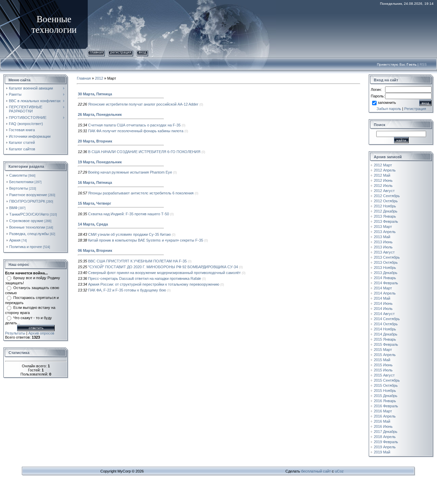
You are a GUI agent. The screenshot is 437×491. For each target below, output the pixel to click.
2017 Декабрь (385, 431)
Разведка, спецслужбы (29, 234)
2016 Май (382, 421)
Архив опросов (41, 333)
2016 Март (383, 411)
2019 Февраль (386, 442)
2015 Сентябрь (387, 380)
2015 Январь (385, 339)
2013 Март (383, 226)
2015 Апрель (385, 355)
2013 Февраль (386, 221)
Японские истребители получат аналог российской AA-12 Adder (143, 104)
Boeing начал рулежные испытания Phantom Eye (130, 172)
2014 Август (384, 314)
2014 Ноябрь (385, 329)
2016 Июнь (383, 426)
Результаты (15, 333)
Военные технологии (27, 227)
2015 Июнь (383, 365)
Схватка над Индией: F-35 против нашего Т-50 (128, 214)
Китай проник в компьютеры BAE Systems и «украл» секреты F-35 (145, 240)
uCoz (339, 471)
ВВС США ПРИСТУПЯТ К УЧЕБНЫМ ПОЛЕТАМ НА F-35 (137, 261)
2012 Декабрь (385, 211)
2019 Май (382, 452)
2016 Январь (385, 401)
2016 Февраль (386, 406)
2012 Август (384, 191)
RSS (423, 64)
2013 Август (384, 252)
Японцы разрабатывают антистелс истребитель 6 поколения (141, 193)
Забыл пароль (389, 109)
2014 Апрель (385, 293)
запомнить (387, 102)
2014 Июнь (383, 303)
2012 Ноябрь (385, 206)
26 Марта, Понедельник (100, 114)
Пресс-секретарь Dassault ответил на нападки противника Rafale (144, 278)
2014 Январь (385, 278)
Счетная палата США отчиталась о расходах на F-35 (134, 125)
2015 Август (384, 375)
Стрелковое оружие (26, 221)
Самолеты (18, 175)
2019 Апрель (385, 447)
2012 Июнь (383, 180)
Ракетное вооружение (28, 195)
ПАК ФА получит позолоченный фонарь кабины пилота (135, 131)
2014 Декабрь (385, 334)
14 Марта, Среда (93, 224)
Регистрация (120, 52)
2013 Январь (385, 216)
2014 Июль (383, 308)
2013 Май (382, 237)
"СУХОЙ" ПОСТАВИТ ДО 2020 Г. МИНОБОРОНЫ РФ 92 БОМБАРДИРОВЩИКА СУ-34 (163, 267)
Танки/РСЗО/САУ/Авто (29, 214)
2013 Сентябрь (387, 257)
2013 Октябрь (386, 262)
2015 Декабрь (385, 396)
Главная (96, 52)
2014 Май (382, 298)
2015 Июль (383, 370)
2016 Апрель (385, 416)
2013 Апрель (385, 232)
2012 (99, 78)
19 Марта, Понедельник (100, 162)
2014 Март (383, 288)
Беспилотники (21, 182)
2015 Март (383, 349)
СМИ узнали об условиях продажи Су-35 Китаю (129, 234)
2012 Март (383, 165)
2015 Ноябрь (385, 390)
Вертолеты (18, 188)
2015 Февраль (386, 344)
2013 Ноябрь (385, 267)
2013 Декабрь (385, 273)
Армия (14, 240)
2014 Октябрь (386, 324)
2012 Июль (383, 185)
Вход (142, 52)
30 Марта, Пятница (95, 94)
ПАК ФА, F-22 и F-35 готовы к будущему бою (127, 290)
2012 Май (382, 175)
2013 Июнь (383, 242)
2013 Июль (383, 247)
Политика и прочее (25, 247)
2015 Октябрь (386, 385)
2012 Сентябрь (387, 196)
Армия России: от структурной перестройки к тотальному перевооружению (153, 284)
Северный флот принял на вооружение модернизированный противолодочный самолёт (164, 273)
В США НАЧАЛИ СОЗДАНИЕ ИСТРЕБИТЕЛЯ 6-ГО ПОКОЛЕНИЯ (144, 152)
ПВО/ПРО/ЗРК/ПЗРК (27, 201)
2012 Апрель (385, 170)
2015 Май (382, 360)
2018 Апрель (385, 437)
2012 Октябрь (386, 201)
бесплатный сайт (316, 471)
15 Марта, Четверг (94, 203)
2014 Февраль (386, 283)
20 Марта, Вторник (95, 141)
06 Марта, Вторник (95, 250)
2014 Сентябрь (387, 319)
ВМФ (13, 208)
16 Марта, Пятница (95, 182)
